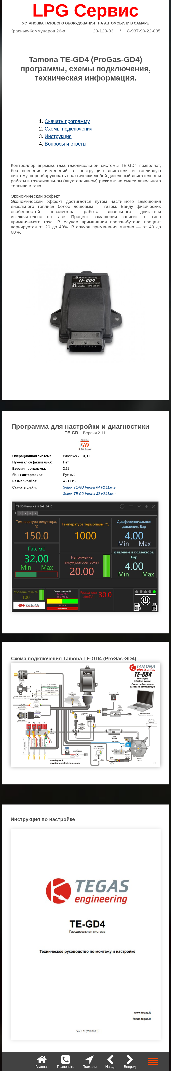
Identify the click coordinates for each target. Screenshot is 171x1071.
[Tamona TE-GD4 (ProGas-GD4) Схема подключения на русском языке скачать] (85, 766)
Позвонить (65, 1067)
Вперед (130, 1067)
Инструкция (58, 136)
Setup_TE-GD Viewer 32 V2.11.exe (89, 493)
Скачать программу (67, 121)
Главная (42, 1067)
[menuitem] (42, 1061)
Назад (110, 1067)
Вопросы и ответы (65, 144)
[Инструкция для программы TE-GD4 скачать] (86, 1039)
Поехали (90, 1067)
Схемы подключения (68, 129)
